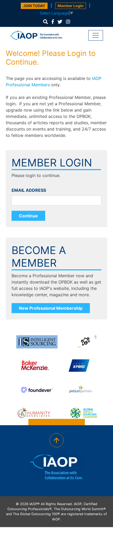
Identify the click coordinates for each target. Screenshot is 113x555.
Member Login (71, 5)
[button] (45, 21)
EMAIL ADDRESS (29, 190)
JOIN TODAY (34, 5)
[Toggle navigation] (95, 35)
